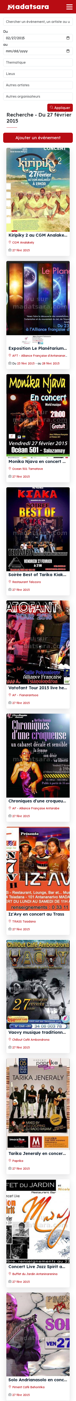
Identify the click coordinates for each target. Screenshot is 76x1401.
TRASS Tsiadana (23, 921)
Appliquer (61, 108)
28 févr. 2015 (51, 363)
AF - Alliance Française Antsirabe (35, 808)
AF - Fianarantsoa (24, 695)
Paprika (17, 1161)
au (5, 44)
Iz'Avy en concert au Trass (36, 914)
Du (5, 31)
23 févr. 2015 (26, 363)
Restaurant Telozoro (26, 582)
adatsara (32, 6)
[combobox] (38, 62)
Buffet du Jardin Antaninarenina (34, 1274)
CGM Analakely (22, 242)
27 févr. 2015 (21, 250)
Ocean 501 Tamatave (27, 469)
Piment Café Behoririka (28, 1387)
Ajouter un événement (38, 137)
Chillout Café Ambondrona (30, 1040)
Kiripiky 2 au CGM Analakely (38, 235)
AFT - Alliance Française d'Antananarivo (40, 356)
